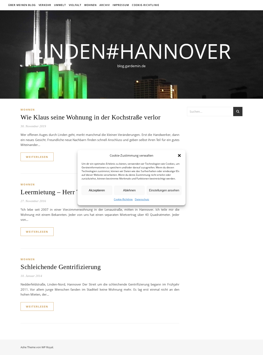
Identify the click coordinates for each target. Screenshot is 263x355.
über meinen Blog (22, 5)
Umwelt (60, 5)
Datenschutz (142, 199)
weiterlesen (37, 157)
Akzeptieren (97, 190)
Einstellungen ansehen (164, 190)
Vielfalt (75, 5)
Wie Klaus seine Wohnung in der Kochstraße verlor (90, 117)
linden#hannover (131, 50)
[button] (179, 155)
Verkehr (45, 5)
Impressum (121, 5)
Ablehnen (129, 190)
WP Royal (47, 347)
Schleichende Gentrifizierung (61, 267)
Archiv (104, 5)
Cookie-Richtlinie (123, 199)
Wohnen (90, 5)
